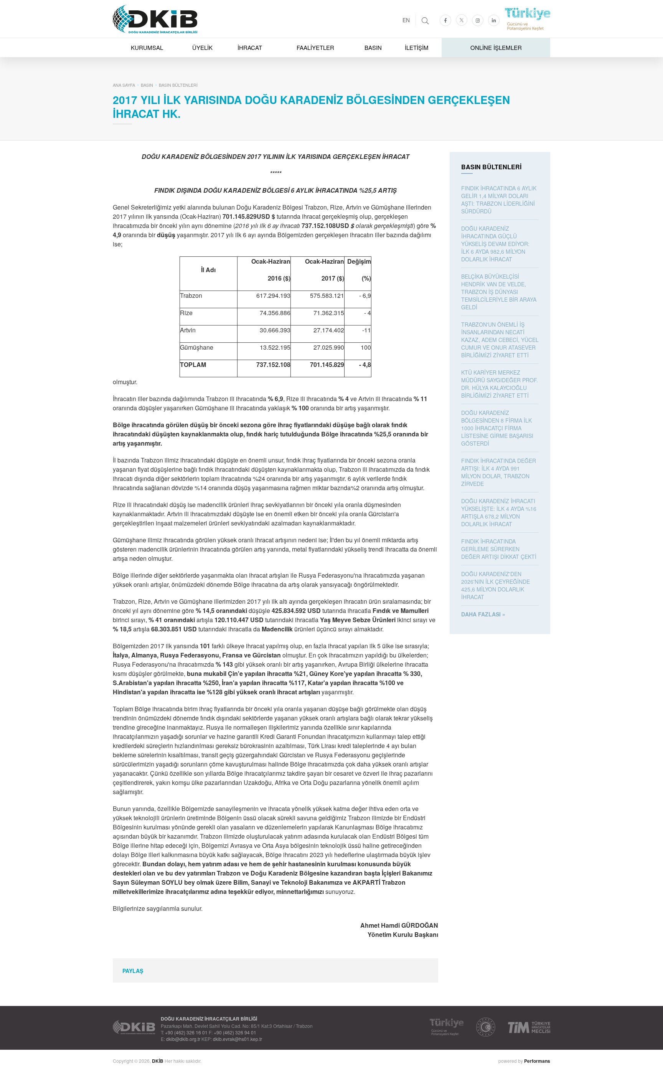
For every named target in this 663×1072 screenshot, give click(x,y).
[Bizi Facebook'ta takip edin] (445, 20)
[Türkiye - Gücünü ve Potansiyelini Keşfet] (446, 1027)
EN (406, 20)
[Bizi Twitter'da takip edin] (461, 20)
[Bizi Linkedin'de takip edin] (494, 20)
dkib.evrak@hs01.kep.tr (237, 1039)
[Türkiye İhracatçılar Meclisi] (529, 1027)
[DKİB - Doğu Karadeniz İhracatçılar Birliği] (331, 2)
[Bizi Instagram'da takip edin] (477, 20)
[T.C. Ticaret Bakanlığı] (485, 1027)
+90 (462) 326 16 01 (186, 1032)
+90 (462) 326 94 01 (235, 1032)
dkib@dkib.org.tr (183, 1039)
